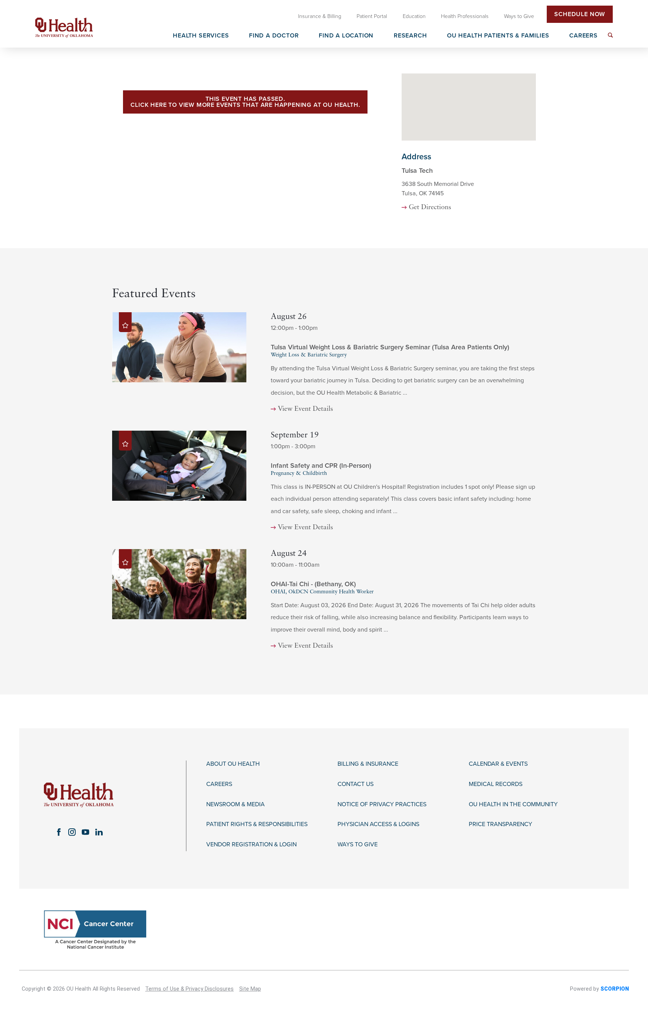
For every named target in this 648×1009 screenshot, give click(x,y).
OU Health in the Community (513, 804)
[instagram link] (72, 832)
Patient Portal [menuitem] (372, 16)
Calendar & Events (498, 764)
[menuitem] (610, 35)
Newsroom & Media (235, 804)
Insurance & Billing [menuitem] (319, 16)
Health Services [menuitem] (201, 36)
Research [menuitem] (410, 36)
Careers (219, 784)
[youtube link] (85, 832)
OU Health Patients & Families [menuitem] (498, 36)
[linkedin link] (99, 832)
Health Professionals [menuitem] (465, 16)
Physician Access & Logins (378, 824)
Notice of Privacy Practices (382, 804)
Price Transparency (500, 824)
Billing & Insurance (368, 764)
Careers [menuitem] (583, 36)
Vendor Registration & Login (251, 844)
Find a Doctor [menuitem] (274, 36)
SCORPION (614, 989)
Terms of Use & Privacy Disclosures (189, 989)
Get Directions (430, 207)
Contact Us (356, 784)
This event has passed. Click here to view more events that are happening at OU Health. (245, 102)
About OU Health (233, 764)
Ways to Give (358, 844)
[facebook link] (58, 832)
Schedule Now (579, 14)
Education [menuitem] (414, 16)
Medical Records (495, 784)
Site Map (250, 989)
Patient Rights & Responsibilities (257, 824)
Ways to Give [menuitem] (519, 16)
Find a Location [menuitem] (346, 36)
